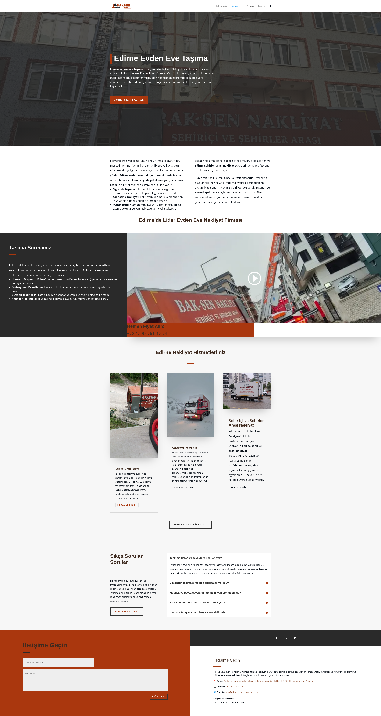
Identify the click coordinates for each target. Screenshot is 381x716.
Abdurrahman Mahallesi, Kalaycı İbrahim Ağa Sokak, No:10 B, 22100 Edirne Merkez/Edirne (268, 681)
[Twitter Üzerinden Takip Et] (286, 637)
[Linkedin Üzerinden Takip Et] (295, 637)
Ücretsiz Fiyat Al (129, 100)
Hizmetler (236, 6)
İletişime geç (126, 611)
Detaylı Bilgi (127, 505)
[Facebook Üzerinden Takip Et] (276, 637)
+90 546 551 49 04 (234, 686)
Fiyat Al (250, 6)
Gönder (158, 696)
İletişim (261, 6)
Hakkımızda (221, 6)
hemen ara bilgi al (190, 524)
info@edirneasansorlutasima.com (242, 692)
